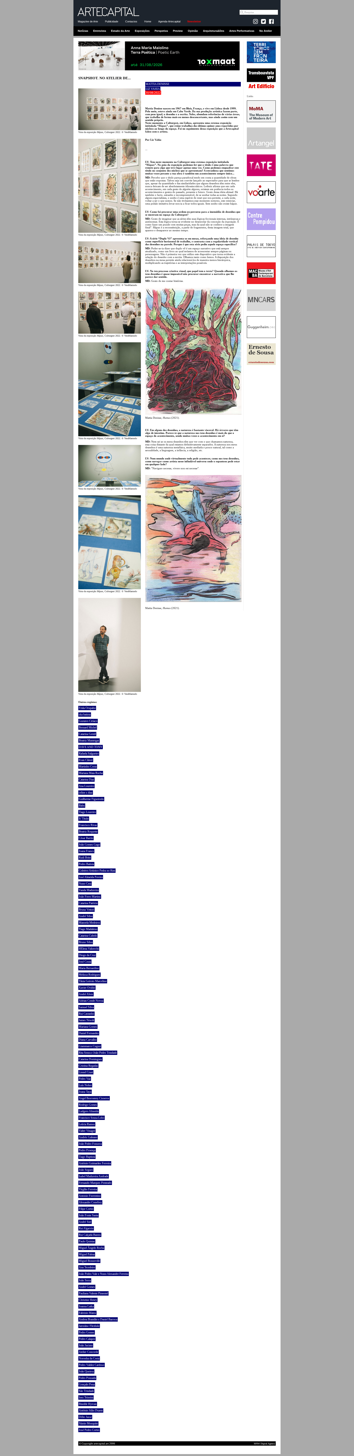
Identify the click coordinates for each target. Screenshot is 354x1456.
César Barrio (86, 838)
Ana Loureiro (86, 786)
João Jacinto (86, 1345)
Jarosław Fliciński (89, 1326)
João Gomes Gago (89, 844)
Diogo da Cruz (87, 955)
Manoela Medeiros (89, 922)
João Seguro (86, 1169)
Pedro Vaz (85, 1078)
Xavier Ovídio (87, 987)
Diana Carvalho (88, 1039)
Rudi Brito (85, 857)
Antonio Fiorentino (90, 1196)
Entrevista (99, 30)
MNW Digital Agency (264, 1443)
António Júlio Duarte (91, 1410)
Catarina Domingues (90, 1059)
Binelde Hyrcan (88, 1404)
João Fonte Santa (88, 1215)
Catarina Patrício (88, 903)
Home (147, 21)
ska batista (85, 714)
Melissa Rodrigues (89, 974)
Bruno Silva (85, 942)
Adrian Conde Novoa (91, 1000)
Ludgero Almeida (88, 1111)
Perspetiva (161, 30)
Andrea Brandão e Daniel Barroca (98, 1319)
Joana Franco (86, 851)
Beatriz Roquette (88, 831)
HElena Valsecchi (89, 948)
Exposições (142, 30)
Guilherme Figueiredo (91, 799)
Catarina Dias (86, 779)
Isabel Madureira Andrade (93, 1176)
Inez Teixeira (86, 1397)
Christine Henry (88, 1300)
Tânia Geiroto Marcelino (93, 981)
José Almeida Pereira (91, 877)
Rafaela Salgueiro (89, 753)
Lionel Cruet (86, 1072)
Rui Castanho (86, 1013)
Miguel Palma (87, 1254)
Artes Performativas (241, 30)
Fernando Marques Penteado (95, 1183)
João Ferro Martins (90, 896)
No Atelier (265, 30)
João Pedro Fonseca (90, 1143)
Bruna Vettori (86, 909)
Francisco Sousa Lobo (91, 1117)
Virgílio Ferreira (88, 1189)
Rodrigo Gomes (88, 1104)
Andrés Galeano (88, 1137)
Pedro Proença (87, 1150)
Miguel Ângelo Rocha (91, 1248)
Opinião (193, 30)
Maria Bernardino (89, 968)
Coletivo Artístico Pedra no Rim (97, 870)
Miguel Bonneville (89, 1261)
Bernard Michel (88, 727)
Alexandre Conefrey (90, 1202)
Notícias (83, 30)
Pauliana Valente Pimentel (93, 1293)
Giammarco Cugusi (90, 1046)
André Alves (86, 994)
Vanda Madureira (88, 890)
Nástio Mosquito (88, 1423)
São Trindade (86, 1391)
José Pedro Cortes (89, 1430)
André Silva (85, 916)
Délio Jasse (85, 1417)
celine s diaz (85, 792)
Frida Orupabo (87, 708)
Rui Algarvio (86, 1228)
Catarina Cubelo (88, 935)
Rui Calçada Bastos (90, 1235)
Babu (82, 805)
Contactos (131, 21)
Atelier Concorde (88, 1352)
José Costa (85, 961)
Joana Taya (85, 1091)
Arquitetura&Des (213, 30)
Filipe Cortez (86, 1209)
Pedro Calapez (87, 1339)
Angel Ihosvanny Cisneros (94, 1098)
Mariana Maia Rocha (91, 773)
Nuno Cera (85, 883)
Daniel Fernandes (89, 1033)
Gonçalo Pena (87, 1384)
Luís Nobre (85, 1085)
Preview (178, 30)
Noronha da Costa (89, 1358)
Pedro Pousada (87, 1378)
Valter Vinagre (87, 1130)
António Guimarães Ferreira (95, 1163)
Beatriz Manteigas (89, 740)
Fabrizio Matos (87, 1313)
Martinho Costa (88, 766)
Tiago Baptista (87, 1156)
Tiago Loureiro (87, 812)
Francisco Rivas (88, 825)
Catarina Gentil (87, 734)
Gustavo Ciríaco (88, 721)
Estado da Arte (120, 30)
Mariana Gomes (88, 1026)
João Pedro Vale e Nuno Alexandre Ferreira (103, 1274)
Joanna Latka (86, 1306)
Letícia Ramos (87, 1124)
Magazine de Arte (88, 21)
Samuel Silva (86, 1007)
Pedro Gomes (86, 1332)
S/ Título (84, 818)
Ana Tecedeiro (87, 1267)
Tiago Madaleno (88, 929)
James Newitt (86, 1020)
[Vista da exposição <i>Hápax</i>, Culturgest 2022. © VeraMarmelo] (109, 129)
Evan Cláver (86, 760)
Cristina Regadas (88, 1065)
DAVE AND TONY (90, 747)
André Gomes (87, 1287)
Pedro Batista (86, 864)
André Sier (85, 1222)
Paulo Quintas (87, 1241)
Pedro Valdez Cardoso (91, 1365)
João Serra (85, 1280)
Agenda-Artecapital (169, 21)
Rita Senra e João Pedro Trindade (98, 1052)
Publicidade (111, 21)
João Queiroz (86, 1371)
